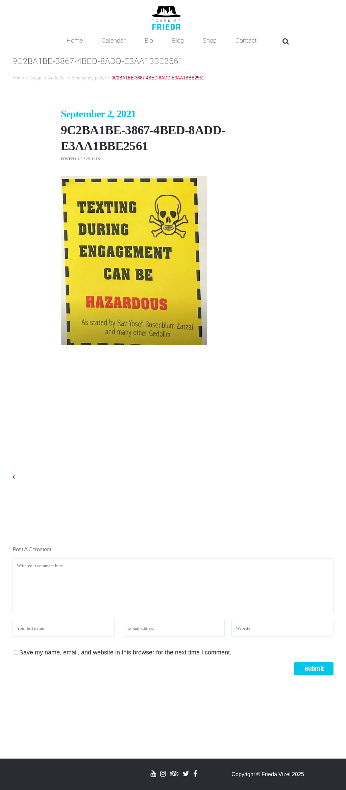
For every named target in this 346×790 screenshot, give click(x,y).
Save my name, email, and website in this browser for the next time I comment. (125, 652)
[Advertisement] (173, 395)
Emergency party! (88, 77)
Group (35, 77)
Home (18, 77)
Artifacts (56, 77)
